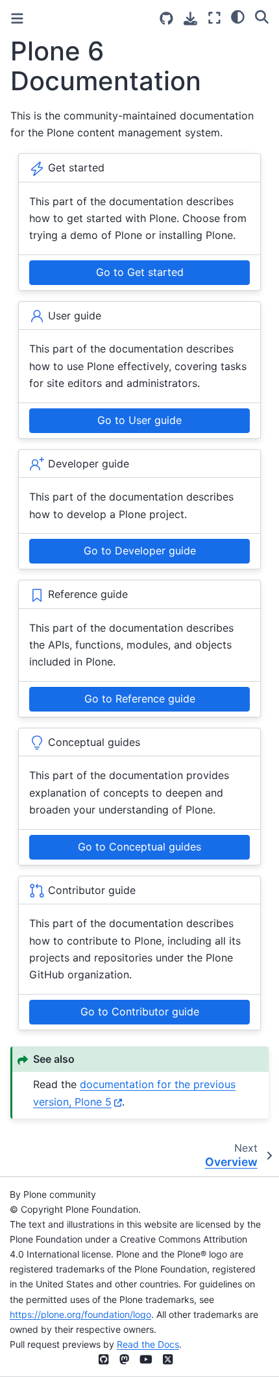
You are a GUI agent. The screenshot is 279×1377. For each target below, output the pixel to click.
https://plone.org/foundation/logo (80, 1314)
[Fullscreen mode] (214, 18)
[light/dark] (238, 16)
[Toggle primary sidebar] (17, 18)
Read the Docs (148, 1344)
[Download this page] (190, 18)
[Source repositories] (166, 18)
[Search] (262, 16)
